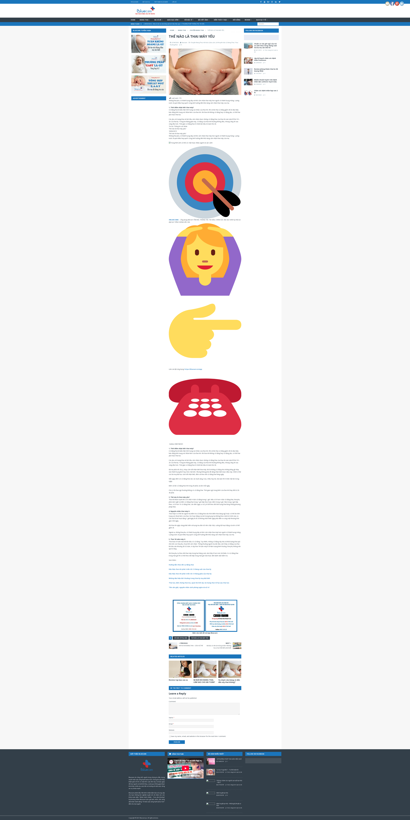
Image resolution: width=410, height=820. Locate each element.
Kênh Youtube (178, 754)
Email (171, 724)
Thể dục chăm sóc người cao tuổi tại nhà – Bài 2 (229, 781)
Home (133, 20)
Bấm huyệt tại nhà (222, 793)
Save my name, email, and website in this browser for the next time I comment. (198, 736)
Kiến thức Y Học (220, 20)
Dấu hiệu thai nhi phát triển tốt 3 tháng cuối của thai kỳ (190, 569)
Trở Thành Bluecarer (161, 2)
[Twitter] (279, 2)
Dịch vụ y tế (261, 20)
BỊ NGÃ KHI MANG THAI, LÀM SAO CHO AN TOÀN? (204, 681)
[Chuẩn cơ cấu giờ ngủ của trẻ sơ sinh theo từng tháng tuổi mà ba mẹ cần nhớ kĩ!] (248, 46)
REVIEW (247, 20)
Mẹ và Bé (157, 20)
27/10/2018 (221, 785)
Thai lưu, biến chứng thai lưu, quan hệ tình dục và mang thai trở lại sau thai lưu (199, 583)
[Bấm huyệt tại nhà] (210, 795)
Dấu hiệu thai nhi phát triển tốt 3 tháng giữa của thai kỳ (190, 574)
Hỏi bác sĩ (188, 20)
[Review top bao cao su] (180, 669)
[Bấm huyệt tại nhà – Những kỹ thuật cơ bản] (210, 806)
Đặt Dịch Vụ (146, 2)
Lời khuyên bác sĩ (221, 42)
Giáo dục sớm (172, 20)
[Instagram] (272, 2)
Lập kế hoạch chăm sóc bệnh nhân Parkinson (265, 59)
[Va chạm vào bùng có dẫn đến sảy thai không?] (229, 669)
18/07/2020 (259, 95)
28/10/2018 (221, 795)
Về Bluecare (134, 2)
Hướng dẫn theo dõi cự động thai (181, 565)
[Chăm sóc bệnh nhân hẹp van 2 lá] (248, 93)
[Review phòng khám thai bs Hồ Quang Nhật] (248, 71)
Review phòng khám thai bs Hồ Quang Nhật (266, 70)
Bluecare (142, 818)
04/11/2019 (259, 50)
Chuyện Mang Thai (197, 42)
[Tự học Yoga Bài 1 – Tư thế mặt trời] (210, 772)
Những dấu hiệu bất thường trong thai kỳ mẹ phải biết (189, 578)
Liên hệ (174, 2)
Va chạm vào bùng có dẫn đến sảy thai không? (229, 681)
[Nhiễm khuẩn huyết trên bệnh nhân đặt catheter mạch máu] (248, 82)
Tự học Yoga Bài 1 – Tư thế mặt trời (227, 770)
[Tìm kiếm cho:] (268, 24)
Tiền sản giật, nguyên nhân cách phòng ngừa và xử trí (189, 587)
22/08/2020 (259, 62)
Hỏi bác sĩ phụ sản (209, 42)
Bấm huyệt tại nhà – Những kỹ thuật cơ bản (229, 804)
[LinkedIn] (276, 2)
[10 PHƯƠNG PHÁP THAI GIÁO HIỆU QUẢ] (210, 761)
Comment (172, 701)
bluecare (184, 42)
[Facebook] (261, 2)
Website (171, 730)
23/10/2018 (221, 772)
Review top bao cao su (178, 680)
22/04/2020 (175, 42)
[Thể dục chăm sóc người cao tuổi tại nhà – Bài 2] (210, 783)
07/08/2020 (259, 84)
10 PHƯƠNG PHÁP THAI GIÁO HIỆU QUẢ (229, 759)
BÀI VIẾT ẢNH (203, 20)
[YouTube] (264, 2)
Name (171, 718)
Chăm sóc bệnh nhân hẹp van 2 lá (266, 92)
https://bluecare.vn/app (193, 369)
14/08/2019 (221, 761)
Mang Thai (144, 20)
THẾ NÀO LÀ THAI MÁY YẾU (199, 638)
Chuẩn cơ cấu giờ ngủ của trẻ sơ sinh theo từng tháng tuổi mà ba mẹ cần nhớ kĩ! (265, 46)
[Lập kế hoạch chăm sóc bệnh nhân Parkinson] (248, 60)
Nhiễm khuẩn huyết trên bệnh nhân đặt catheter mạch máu (265, 81)
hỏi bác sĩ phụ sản (180, 638)
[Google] (268, 2)
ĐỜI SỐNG (236, 20)
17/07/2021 (259, 73)
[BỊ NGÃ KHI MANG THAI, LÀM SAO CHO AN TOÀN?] (205, 669)
